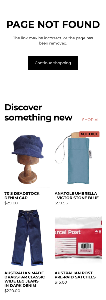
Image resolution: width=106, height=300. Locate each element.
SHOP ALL (92, 119)
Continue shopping (53, 62)
